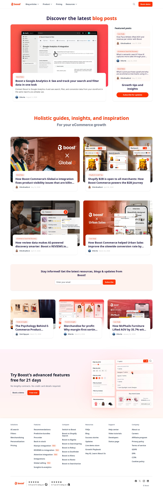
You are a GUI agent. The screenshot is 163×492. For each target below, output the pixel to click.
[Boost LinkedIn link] (148, 481)
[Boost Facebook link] (136, 481)
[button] (32, 4)
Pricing (59, 4)
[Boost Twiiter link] (140, 481)
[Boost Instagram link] (144, 481)
